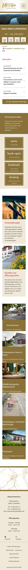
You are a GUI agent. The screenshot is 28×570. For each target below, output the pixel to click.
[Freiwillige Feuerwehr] (14, 438)
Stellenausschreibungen (14, 182)
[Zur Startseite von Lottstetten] (9, 6)
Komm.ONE (17, 567)
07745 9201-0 (15, 507)
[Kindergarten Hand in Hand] (14, 339)
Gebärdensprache (14, 561)
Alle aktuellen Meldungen (18, 102)
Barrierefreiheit (14, 554)
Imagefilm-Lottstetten (13, 48)
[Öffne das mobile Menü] (23, 6)
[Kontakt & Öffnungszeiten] (14, 257)
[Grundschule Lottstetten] (14, 312)
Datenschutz (10, 550)
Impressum (18, 550)
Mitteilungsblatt (14, 157)
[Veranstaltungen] (14, 207)
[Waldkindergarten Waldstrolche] (14, 371)
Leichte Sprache (14, 557)
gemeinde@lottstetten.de (15, 511)
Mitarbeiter (14, 145)
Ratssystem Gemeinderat (14, 170)
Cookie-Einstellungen (13, 546)
